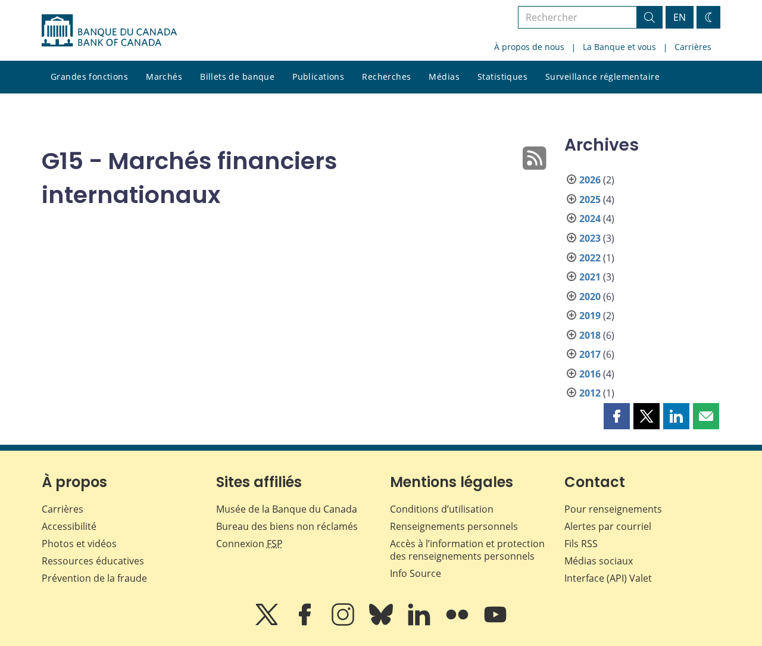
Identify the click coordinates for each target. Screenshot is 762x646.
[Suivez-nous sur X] (268, 622)
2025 (590, 199)
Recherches (386, 76)
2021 (590, 276)
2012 (590, 393)
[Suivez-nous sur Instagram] (344, 622)
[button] (617, 416)
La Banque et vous (619, 46)
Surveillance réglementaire (602, 76)
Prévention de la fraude (94, 578)
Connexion (249, 543)
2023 (590, 238)
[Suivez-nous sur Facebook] (306, 622)
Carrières (692, 46)
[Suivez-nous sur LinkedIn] (420, 622)
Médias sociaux (598, 560)
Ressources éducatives (93, 560)
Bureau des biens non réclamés (287, 526)
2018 (590, 335)
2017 (590, 354)
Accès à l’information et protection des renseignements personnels (467, 550)
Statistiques (502, 76)
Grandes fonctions (89, 76)
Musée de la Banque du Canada (286, 509)
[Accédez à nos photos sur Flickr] (458, 622)
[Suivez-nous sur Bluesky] (382, 622)
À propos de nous (529, 46)
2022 (590, 257)
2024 (590, 218)
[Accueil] (109, 30)
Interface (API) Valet (608, 578)
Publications (318, 76)
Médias (444, 76)
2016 (590, 373)
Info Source (415, 573)
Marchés (164, 76)
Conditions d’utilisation (442, 509)
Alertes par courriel (607, 526)
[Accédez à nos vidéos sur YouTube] (495, 622)
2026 (590, 179)
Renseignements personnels (454, 526)
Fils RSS (581, 543)
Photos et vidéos (79, 543)
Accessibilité (69, 526)
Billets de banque (237, 76)
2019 (590, 315)
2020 (590, 296)
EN (679, 17)
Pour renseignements (613, 509)
